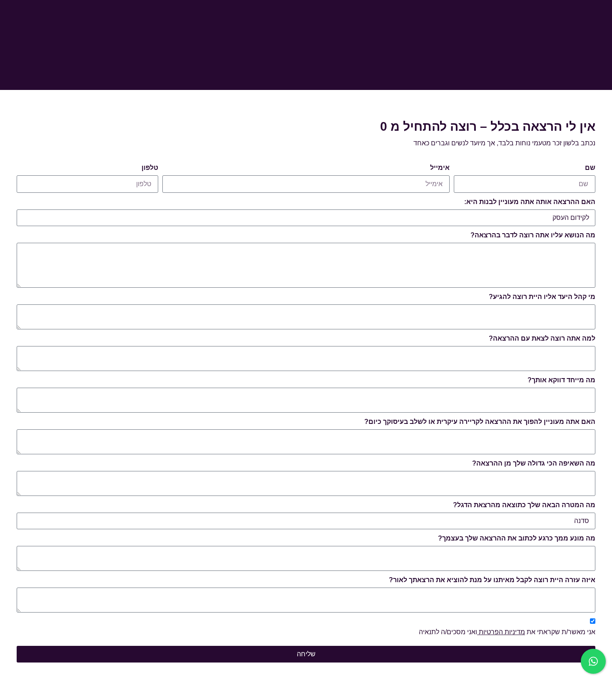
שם (590, 167)
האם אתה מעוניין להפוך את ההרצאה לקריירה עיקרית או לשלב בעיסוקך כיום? (479, 421)
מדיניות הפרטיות (501, 631)
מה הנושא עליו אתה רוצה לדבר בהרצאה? (532, 235)
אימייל (440, 167)
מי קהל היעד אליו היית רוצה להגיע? (542, 296)
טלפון (150, 167)
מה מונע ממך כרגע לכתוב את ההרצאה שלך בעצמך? (516, 538)
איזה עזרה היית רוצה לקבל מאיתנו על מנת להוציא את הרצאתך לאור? (492, 579)
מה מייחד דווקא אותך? (561, 380)
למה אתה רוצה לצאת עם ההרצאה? (542, 338)
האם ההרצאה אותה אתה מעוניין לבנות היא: (529, 201)
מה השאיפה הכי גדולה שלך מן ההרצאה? (533, 463)
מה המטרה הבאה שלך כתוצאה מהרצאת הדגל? (524, 504)
